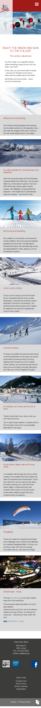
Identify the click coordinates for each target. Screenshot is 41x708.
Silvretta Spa (15, 598)
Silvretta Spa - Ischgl (16, 621)
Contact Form (21, 681)
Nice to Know (21, 684)
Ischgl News (21, 689)
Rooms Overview (21, 686)
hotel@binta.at (23, 653)
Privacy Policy (25, 702)
